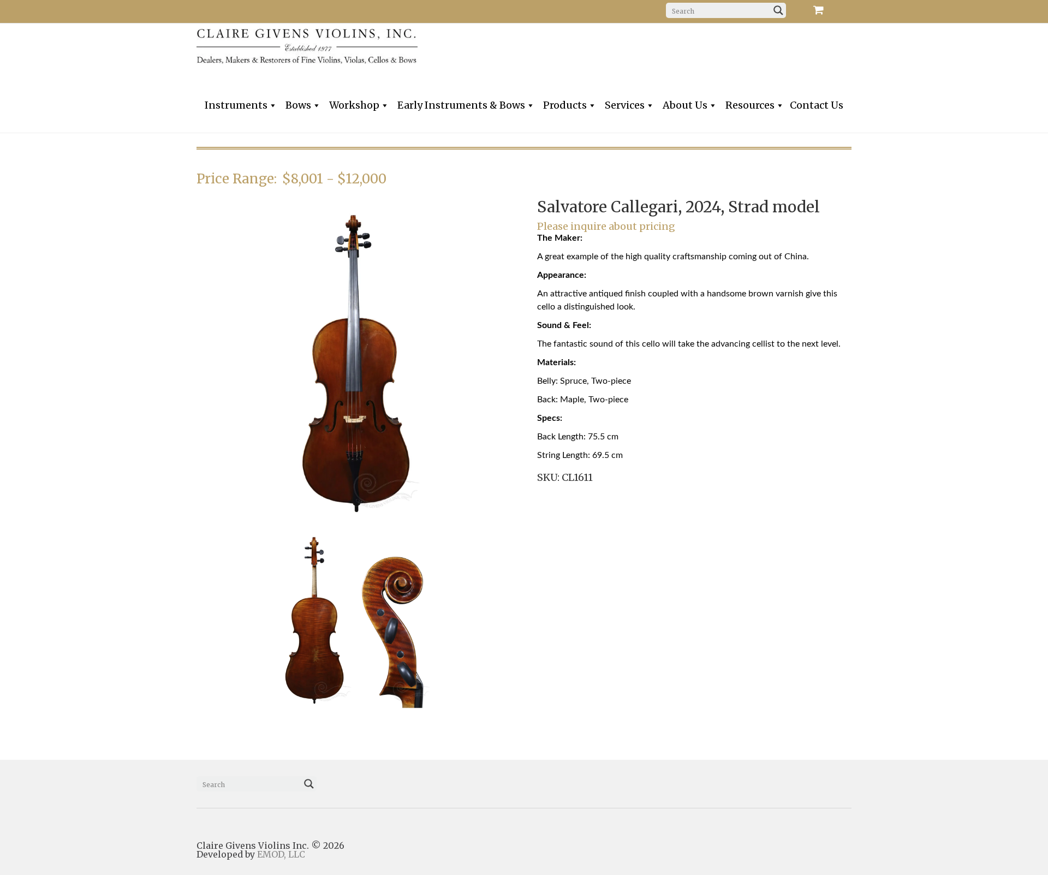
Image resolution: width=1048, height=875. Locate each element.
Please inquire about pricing (606, 226)
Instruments (236, 105)
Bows (298, 105)
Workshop (354, 105)
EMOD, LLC (281, 854)
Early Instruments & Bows (461, 105)
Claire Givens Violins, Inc (360, 46)
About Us (685, 105)
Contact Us (816, 105)
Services (625, 105)
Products (565, 105)
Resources (750, 105)
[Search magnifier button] (778, 10)
